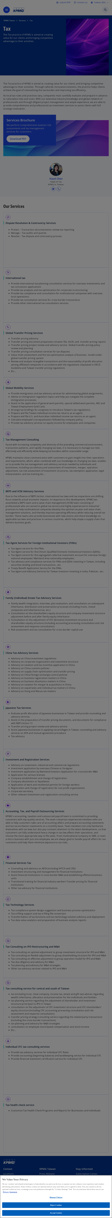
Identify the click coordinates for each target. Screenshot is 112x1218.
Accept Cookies (56, 1213)
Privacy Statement (10, 1192)
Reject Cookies (56, 1205)
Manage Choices (56, 1197)
